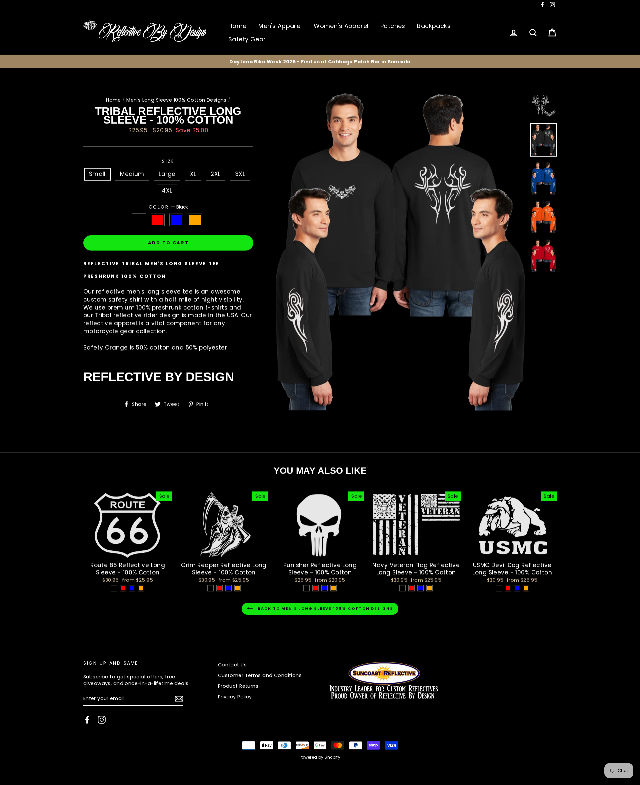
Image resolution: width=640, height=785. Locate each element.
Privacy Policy (235, 696)
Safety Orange (195, 220)
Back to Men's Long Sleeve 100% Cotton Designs (324, 608)
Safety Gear (247, 39)
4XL (167, 191)
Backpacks (434, 26)
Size (168, 161)
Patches (392, 26)
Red (158, 220)
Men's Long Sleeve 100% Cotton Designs (176, 100)
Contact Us (232, 664)
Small (97, 174)
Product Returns (238, 686)
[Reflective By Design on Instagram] (102, 720)
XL (193, 174)
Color (168, 207)
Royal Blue (176, 220)
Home (237, 26)
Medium (132, 174)
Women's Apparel (341, 26)
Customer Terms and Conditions (260, 675)
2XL (215, 174)
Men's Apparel (280, 26)
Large (167, 174)
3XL (240, 174)
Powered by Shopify (320, 757)
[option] (320, 61)
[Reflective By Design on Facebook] (87, 720)
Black (139, 220)
